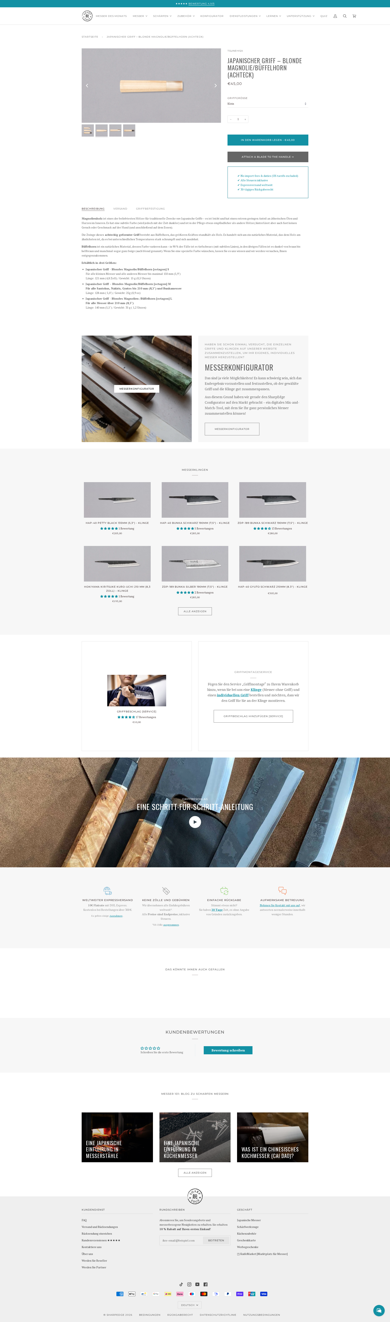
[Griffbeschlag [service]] (136, 690)
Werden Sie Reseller (94, 1260)
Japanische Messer (249, 1220)
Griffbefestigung (150, 208)
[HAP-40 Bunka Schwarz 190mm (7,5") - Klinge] (195, 500)
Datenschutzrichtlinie (218, 1314)
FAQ (84, 1220)
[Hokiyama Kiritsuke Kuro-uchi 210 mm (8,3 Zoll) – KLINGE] (117, 564)
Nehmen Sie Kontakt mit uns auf (280, 905)
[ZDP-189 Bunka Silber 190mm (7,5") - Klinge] (195, 564)
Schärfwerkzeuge (248, 1227)
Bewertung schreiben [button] (228, 1050)
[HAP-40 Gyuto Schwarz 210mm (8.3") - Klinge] (272, 564)
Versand (120, 208)
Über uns (87, 1254)
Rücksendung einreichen (97, 1233)
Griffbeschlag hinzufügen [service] (253, 716)
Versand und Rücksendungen (100, 1227)
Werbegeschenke (247, 1247)
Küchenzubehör (246, 1233)
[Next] (215, 85)
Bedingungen (149, 1314)
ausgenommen (171, 924)
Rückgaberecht (180, 1314)
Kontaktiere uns (92, 1247)
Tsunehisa (235, 50)
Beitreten (216, 1240)
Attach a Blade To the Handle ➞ (268, 156)
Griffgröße (238, 98)
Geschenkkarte (246, 1240)
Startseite (90, 36)
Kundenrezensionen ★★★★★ (101, 1240)
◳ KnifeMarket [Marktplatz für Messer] (262, 1254)
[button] (109, 528)
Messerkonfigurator (136, 388)
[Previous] (87, 85)
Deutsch (188, 1305)
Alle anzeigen (195, 611)
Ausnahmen (115, 915)
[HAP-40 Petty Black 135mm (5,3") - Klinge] (117, 500)
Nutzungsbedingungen (261, 1314)
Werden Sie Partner (94, 1267)
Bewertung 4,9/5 (201, 3)
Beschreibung (93, 208)
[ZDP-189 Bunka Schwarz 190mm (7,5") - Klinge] (272, 500)
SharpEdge (116, 1314)
